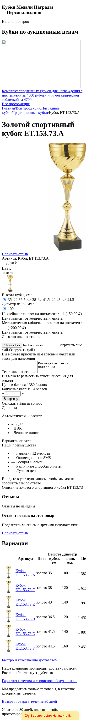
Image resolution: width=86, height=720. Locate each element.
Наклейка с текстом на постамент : (31, 314)
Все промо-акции (16, 104)
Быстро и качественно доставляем (29, 660)
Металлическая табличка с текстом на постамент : (43, 323)
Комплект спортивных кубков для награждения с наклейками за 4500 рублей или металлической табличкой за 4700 (42, 95)
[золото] (10, 290)
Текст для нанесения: (19, 372)
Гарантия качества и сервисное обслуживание (39, 681)
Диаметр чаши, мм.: (18, 304)
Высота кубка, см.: (17, 295)
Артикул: (9, 258)
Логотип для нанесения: (21, 337)
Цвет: (6, 268)
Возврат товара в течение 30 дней (29, 701)
